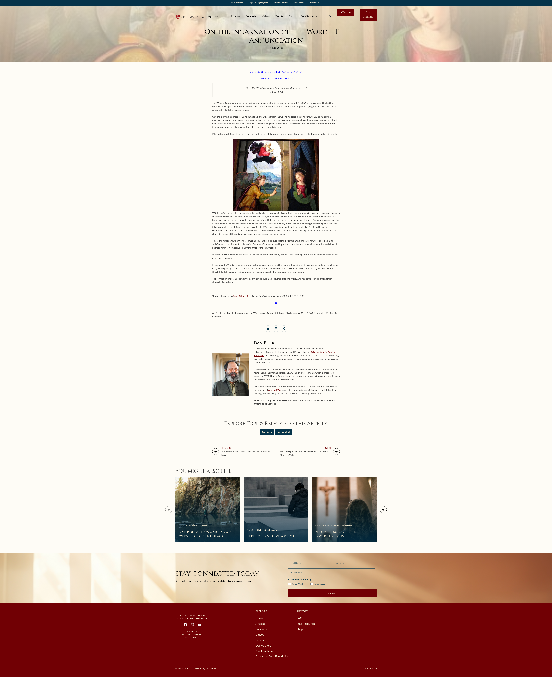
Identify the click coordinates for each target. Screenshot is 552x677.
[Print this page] (276, 328)
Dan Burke (267, 432)
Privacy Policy (370, 668)
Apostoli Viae (315, 3)
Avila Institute (237, 3)
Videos (266, 16)
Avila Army (299, 3)
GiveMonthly (368, 15)
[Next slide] (383, 509)
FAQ (299, 618)
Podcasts (251, 16)
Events (279, 16)
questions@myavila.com (192, 634)
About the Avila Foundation (272, 656)
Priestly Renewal (281, 3)
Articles (235, 16)
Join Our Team (264, 651)
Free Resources (310, 16)
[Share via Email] (268, 328)
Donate (346, 12)
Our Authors (263, 645)
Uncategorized (283, 432)
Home (259, 618)
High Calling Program (258, 3)
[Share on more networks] (284, 328)
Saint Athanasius (241, 296)
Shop (292, 16)
